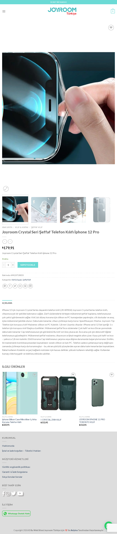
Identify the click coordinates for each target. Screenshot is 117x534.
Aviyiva (74, 530)
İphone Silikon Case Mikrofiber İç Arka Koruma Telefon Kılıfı (19, 420)
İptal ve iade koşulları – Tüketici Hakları (21, 450)
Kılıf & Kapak (21, 227)
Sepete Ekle (27, 264)
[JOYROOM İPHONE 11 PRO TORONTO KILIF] (97, 393)
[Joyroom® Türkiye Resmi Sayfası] (62, 11)
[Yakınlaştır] (6, 189)
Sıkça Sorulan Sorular (12, 476)
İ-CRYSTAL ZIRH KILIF (51, 420)
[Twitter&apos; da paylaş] (15, 286)
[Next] (109, 108)
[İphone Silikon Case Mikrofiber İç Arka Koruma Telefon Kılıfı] (20, 393)
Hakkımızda (8, 445)
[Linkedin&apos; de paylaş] (30, 286)
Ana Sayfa (7, 227)
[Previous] (8, 108)
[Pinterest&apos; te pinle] (25, 286)
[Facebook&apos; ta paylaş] (10, 286)
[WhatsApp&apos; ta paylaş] (4, 286)
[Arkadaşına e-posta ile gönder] (20, 286)
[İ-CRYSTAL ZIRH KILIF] (58, 393)
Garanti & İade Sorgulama (14, 471)
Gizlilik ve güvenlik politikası (16, 466)
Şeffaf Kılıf (37, 227)
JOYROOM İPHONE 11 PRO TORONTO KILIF (92, 420)
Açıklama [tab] (7, 303)
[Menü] (4, 11)
